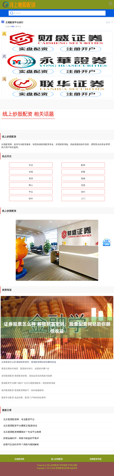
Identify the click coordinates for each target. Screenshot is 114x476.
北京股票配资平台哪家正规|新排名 (20, 425)
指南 (83, 178)
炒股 (83, 171)
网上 (31, 185)
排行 (83, 191)
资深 (31, 178)
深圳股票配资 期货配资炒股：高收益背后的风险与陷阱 (26, 375)
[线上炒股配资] (19, 4)
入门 (83, 198)
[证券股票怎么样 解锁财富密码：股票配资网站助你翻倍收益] (57, 327)
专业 (31, 164)
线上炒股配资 (57, 458)
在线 (31, 171)
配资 (83, 164)
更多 (108, 22)
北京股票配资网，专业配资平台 (18, 419)
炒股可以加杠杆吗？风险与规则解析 (21, 444)
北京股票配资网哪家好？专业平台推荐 (22, 431)
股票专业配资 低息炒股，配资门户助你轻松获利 (23, 397)
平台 (31, 191)
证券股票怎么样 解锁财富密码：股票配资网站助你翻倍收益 (28, 361)
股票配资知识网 (63, 468)
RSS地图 (63, 465)
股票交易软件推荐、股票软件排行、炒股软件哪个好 (25, 368)
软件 (31, 198)
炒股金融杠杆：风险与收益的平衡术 (21, 438)
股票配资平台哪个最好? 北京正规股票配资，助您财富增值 (28, 382)
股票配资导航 (95, 458)
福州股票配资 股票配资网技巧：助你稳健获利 (22, 390)
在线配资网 (19, 458)
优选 (83, 185)
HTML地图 (72, 465)
